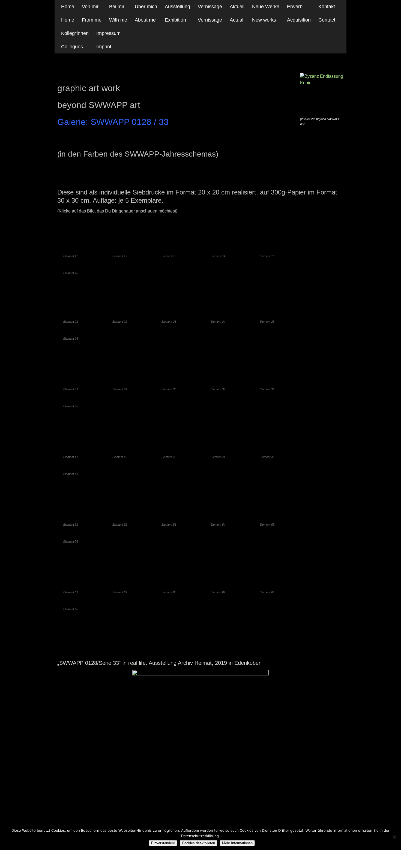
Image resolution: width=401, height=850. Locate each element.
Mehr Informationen (237, 843)
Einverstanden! (163, 843)
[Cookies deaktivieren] (394, 837)
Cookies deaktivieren (198, 843)
